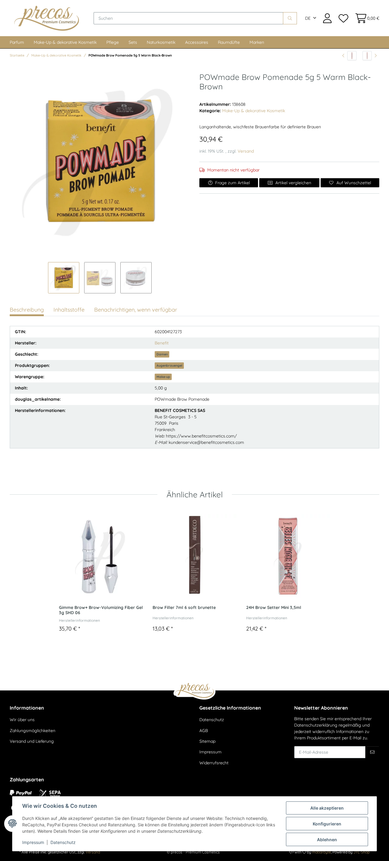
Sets (133, 42)
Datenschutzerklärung (315, 725)
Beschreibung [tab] (27, 309)
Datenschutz (211, 719)
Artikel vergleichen (293, 182)
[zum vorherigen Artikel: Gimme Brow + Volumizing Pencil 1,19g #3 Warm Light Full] (349, 55)
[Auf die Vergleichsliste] (65, 519)
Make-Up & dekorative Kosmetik (65, 42)
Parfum (17, 42)
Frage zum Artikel (232, 182)
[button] (327, 18)
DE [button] (308, 18)
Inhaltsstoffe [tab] (68, 309)
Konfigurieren (327, 823)
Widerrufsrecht (214, 763)
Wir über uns (22, 719)
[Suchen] (290, 18)
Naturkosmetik (161, 42)
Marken (257, 42)
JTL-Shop (361, 852)
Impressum (210, 752)
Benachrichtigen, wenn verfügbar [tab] (135, 309)
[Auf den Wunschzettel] (77, 519)
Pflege (112, 42)
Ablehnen (327, 839)
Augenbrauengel (169, 365)
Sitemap (207, 741)
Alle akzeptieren (327, 808)
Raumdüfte (229, 42)
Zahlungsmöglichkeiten (32, 730)
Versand (246, 151)
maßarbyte (321, 852)
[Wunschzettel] (343, 18)
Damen (162, 354)
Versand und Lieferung (32, 741)
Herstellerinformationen (79, 620)
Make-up (163, 377)
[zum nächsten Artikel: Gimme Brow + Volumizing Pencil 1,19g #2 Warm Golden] (369, 55)
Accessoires (196, 42)
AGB (203, 730)
